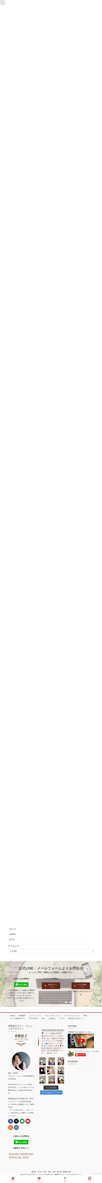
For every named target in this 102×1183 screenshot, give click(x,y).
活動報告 (12, 934)
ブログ (61, 1018)
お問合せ (52, 1018)
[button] (51, 985)
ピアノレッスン (35, 1016)
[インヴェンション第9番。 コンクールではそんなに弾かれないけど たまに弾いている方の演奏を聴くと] (42, 1061)
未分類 (11, 939)
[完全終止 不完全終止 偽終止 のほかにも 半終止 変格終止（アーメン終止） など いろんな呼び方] (51, 1079)
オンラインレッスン (72, 1016)
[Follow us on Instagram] (16, 1127)
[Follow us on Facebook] (10, 1121)
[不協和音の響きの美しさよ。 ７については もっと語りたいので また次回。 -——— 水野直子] (51, 1070)
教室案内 (22, 1016)
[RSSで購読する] (10, 1127)
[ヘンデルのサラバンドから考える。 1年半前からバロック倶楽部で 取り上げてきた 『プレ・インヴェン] (60, 1070)
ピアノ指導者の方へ (18, 1018)
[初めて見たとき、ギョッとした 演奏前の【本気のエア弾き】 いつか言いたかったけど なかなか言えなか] (51, 1061)
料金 (85, 1016)
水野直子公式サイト (76, 1018)
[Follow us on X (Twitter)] (16, 1121)
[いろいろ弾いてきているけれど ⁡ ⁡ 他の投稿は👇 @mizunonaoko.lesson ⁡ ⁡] (60, 1079)
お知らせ (12, 929)
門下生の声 (33, 1018)
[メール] (22, 1121)
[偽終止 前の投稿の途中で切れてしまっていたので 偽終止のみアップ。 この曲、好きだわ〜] (42, 1079)
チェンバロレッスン (53, 1016)
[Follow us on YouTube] (27, 1121)
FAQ (43, 1018)
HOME (12, 1016)
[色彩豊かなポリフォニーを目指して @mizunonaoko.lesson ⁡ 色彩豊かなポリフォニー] (60, 1061)
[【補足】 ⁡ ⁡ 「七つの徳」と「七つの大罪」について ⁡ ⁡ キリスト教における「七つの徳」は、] (42, 1070)
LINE (89, 1181)
